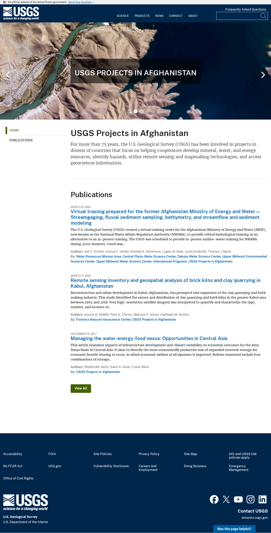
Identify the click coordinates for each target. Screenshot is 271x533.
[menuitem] (123, 13)
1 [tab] (129, 111)
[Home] (21, 19)
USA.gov (54, 466)
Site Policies (102, 454)
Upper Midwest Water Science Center (124, 261)
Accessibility (12, 454)
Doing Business (195, 466)
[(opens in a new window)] (214, 499)
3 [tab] (141, 111)
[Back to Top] (256, 518)
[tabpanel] (135, 71)
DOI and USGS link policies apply (243, 456)
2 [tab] (135, 111)
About (193, 15)
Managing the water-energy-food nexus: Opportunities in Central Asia (149, 338)
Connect (176, 15)
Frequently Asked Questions (245, 9)
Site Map (190, 454)
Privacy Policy (149, 454)
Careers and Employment (148, 468)
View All (81, 388)
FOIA (52, 454)
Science (123, 15)
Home (14, 130)
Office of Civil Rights (18, 478)
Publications (21, 140)
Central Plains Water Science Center (149, 256)
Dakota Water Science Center (199, 256)
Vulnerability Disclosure (111, 466)
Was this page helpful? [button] (234, 529)
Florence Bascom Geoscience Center (103, 319)
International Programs (170, 261)
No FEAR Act (12, 466)
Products (142, 15)
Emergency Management (238, 468)
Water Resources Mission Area (98, 256)
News (159, 15)
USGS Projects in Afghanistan (211, 261)
